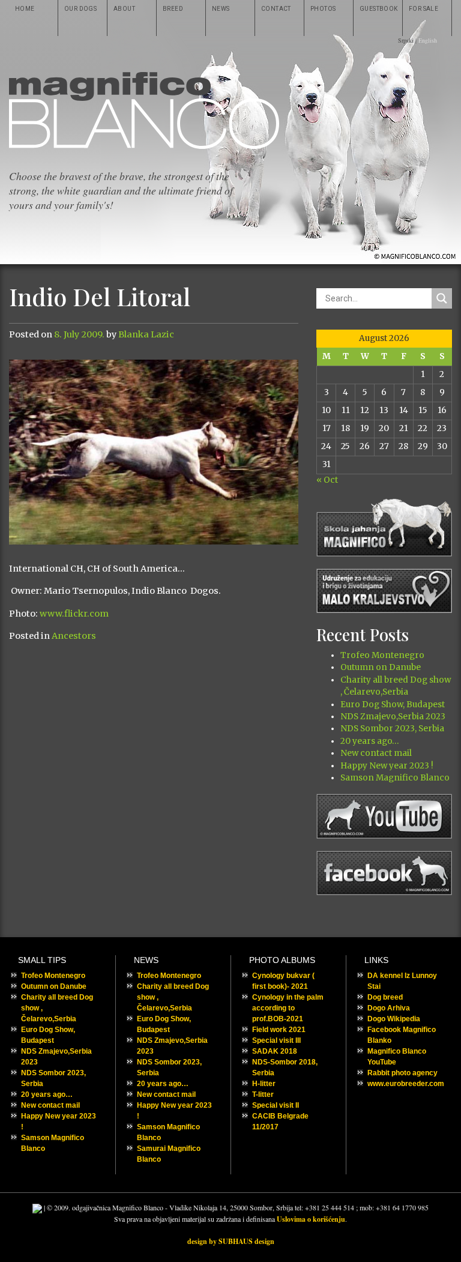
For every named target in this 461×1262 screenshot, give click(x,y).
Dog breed (385, 997)
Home (25, 8)
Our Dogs (80, 8)
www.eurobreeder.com (405, 1083)
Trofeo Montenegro (382, 655)
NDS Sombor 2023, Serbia (392, 728)
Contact (276, 8)
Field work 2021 (279, 1029)
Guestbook (379, 8)
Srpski (406, 40)
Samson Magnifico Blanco (395, 778)
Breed (173, 8)
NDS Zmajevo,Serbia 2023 (392, 716)
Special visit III (276, 1040)
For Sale (423, 8)
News (221, 8)
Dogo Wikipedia (393, 1019)
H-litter (264, 1083)
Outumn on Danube (380, 667)
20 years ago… (369, 741)
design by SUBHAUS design (230, 1241)
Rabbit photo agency (402, 1073)
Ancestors (74, 635)
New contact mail (376, 753)
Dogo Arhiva (388, 1008)
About (124, 8)
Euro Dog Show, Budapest (392, 704)
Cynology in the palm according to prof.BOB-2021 (288, 1008)
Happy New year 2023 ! (386, 766)
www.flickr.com (74, 613)
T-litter (263, 1094)
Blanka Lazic (146, 334)
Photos (323, 8)
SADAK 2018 (274, 1051)
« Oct (327, 480)
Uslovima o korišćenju (311, 1219)
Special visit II (275, 1105)
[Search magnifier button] (442, 298)
